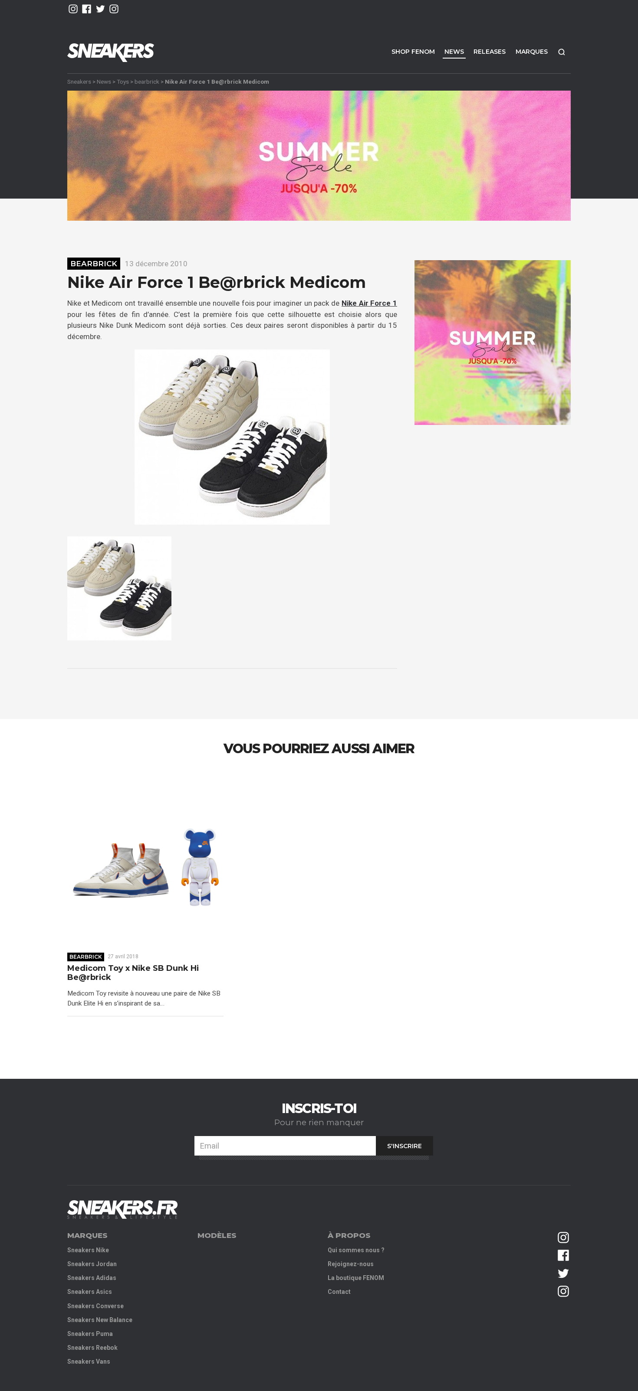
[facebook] (86, 9)
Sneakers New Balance (99, 1319)
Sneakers (79, 81)
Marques (532, 52)
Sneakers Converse (95, 1306)
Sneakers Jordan (92, 1263)
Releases (490, 52)
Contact (339, 1291)
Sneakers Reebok (92, 1347)
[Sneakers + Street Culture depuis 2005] (122, 1209)
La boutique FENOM (356, 1277)
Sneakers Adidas (91, 1277)
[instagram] (73, 9)
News (454, 52)
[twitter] (100, 9)
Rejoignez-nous (351, 1263)
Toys (123, 81)
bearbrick (147, 81)
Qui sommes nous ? (356, 1250)
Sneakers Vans (88, 1361)
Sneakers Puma (90, 1333)
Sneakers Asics (89, 1291)
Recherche (561, 51)
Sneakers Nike (88, 1250)
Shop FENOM (413, 52)
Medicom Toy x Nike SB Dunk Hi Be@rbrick (133, 973)
